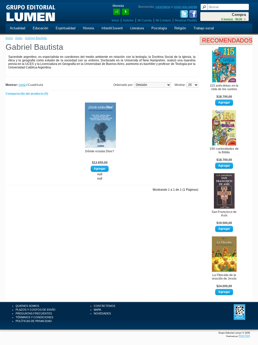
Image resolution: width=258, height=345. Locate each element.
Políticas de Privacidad (34, 321)
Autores (128, 20)
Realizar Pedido (186, 20)
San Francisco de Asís (224, 213)
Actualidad (17, 28)
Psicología (159, 28)
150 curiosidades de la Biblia (224, 150)
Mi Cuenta (145, 20)
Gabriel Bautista (36, 38)
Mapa (97, 309)
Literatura (137, 28)
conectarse (163, 7)
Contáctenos (104, 305)
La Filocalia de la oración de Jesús (224, 276)
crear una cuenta (185, 7)
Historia (88, 28)
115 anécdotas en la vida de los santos (224, 87)
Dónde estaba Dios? (99, 151)
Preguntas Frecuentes (34, 313)
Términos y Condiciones (34, 317)
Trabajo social (204, 28)
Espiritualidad (65, 28)
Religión (180, 28)
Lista (22, 85)
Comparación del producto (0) (27, 93)
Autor (18, 38)
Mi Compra (163, 20)
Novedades (102, 313)
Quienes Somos (27, 305)
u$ (116, 11)
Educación (40, 28)
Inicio (115, 20)
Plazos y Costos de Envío (35, 309)
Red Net (244, 336)
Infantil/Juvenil (112, 28)
